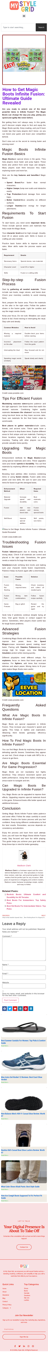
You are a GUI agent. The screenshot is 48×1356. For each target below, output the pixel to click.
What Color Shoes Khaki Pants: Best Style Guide (20, 1186)
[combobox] (18, 27)
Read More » (5, 1046)
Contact (5, 1301)
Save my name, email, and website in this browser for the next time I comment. (23, 994)
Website (5, 982)
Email (5, 973)
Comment (7, 936)
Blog (3, 1298)
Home (4, 1288)
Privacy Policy (6, 1305)
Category (5, 1308)
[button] (24, 16)
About (4, 1292)
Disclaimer (5, 1295)
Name (5, 964)
